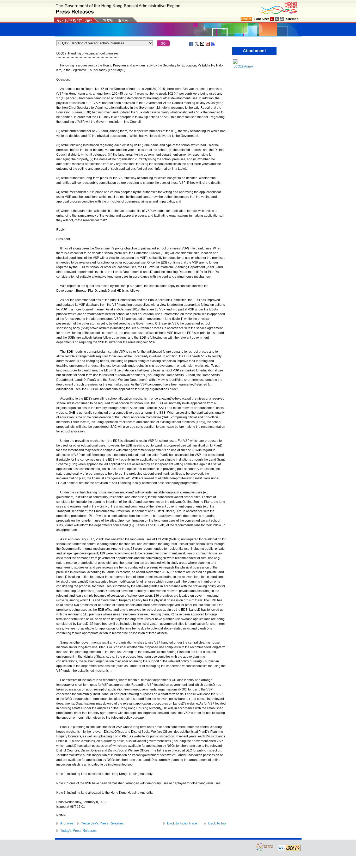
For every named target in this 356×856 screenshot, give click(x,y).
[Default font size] (272, 19)
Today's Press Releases (78, 831)
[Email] (202, 44)
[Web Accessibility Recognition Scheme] (264, 846)
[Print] (213, 44)
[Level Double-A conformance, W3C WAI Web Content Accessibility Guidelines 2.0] (289, 848)
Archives (66, 823)
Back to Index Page (182, 823)
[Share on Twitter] (197, 44)
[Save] (208, 44)
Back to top (217, 823)
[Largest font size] (282, 19)
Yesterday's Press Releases (102, 823)
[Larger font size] (277, 19)
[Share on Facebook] (191, 44)
